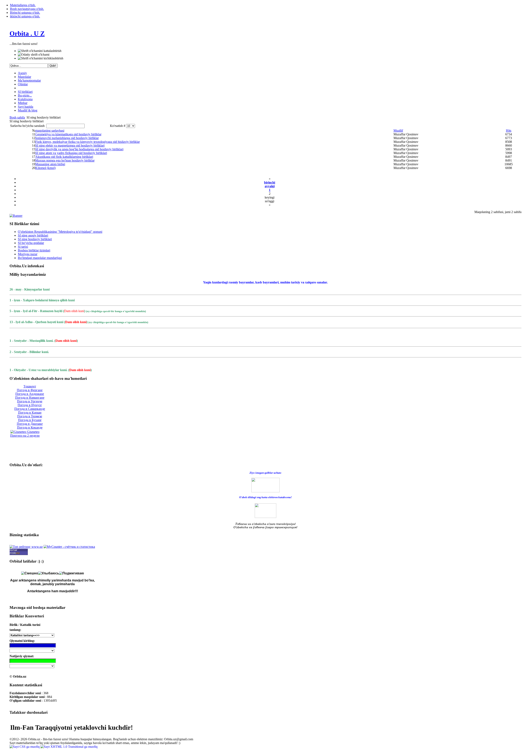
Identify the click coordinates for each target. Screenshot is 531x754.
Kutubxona (25, 99)
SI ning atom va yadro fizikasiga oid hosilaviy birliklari (71, 153)
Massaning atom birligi (50, 164)
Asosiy (22, 73)
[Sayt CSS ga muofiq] (25, 746)
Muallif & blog (27, 110)
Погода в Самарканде (29, 409)
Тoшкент (29, 386)
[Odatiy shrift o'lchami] (33, 54)
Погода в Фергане (30, 390)
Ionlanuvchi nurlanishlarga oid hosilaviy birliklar (67, 138)
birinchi (269, 182)
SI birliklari (25, 91)
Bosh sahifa (17, 117)
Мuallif (398, 130)
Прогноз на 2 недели (25, 435)
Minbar (22, 103)
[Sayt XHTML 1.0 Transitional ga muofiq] (68, 746)
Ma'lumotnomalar (29, 80)
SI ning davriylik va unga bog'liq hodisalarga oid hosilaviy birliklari (79, 149)
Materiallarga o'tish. (23, 5)
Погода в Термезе (29, 416)
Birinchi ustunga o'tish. (25, 12)
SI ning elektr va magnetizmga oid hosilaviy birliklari (70, 145)
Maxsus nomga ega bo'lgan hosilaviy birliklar (65, 160)
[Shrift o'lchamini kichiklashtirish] (40, 58)
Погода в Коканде (30, 427)
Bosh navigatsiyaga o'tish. (27, 9)
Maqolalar (24, 76)
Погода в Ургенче (29, 401)
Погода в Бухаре (29, 420)
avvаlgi (270, 186)
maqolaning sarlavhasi (49, 130)
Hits (508, 130)
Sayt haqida (25, 106)
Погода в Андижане (29, 394)
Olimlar (23, 84)
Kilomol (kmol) (45, 168)
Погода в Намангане (29, 397)
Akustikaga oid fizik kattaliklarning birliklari (64, 156)
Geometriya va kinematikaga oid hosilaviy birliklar (68, 134)
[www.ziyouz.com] (265, 484)
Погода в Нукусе (30, 405)
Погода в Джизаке (30, 423)
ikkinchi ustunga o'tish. (25, 16)
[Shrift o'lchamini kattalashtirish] (39, 51)
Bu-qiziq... (25, 95)
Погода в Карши (29, 412)
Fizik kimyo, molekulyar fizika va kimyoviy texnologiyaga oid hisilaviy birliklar (87, 141)
